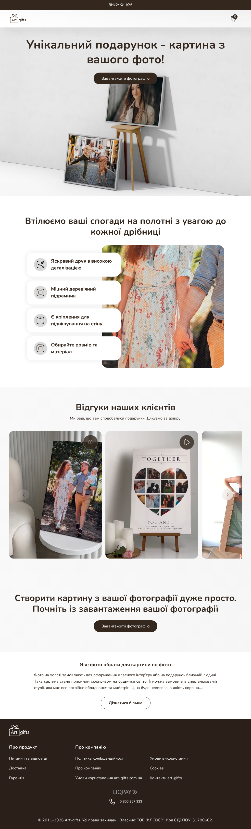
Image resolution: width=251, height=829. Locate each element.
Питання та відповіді (28, 758)
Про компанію (88, 768)
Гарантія (17, 778)
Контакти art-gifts (166, 778)
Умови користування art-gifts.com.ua (108, 778)
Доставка (17, 768)
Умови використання (169, 758)
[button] (23, 494)
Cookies (157, 768)
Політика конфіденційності (100, 758)
